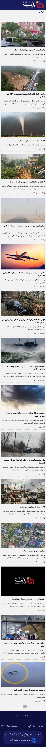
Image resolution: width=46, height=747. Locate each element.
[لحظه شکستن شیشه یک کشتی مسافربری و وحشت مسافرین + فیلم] (23, 350)
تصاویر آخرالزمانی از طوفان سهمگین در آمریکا (28, 599)
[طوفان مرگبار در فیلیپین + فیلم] (23, 535)
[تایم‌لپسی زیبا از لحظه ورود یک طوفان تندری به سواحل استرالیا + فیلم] (23, 397)
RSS (17, 715)
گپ (42, 726)
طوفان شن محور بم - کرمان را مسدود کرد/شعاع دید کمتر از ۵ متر (23, 227)
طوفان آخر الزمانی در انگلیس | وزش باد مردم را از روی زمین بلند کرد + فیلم (23, 321)
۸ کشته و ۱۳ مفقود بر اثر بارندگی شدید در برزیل (27, 182)
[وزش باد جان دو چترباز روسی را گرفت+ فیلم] (23, 674)
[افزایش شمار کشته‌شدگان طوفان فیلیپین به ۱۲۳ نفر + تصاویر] (23, 78)
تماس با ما (26, 715)
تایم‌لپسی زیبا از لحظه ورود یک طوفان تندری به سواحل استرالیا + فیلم (25, 415)
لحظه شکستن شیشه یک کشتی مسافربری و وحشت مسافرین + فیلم (26, 368)
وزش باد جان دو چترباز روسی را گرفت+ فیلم (29, 690)
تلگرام (33, 726)
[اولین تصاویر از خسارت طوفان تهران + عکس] (23, 34)
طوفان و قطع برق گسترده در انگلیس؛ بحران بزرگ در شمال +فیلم (24, 645)
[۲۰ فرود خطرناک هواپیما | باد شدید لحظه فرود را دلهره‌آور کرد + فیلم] (23, 256)
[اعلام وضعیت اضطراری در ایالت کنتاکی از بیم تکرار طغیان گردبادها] (23, 444)
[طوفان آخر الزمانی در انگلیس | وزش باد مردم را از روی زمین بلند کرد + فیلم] (23, 303)
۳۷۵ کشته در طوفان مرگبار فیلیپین (32, 507)
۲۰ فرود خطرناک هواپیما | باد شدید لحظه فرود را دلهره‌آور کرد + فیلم (24, 274)
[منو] (5, 5)
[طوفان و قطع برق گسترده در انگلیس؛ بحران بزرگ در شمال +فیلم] (23, 627)
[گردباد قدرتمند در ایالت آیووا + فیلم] (23, 124)
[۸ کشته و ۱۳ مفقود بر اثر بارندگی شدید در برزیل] (23, 166)
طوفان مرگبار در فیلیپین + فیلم (34, 551)
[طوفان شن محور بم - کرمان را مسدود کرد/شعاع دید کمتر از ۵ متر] (23, 210)
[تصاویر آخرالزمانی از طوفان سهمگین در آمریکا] (23, 581)
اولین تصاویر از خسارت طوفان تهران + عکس (29, 50)
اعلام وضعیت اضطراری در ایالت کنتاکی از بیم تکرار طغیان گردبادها (24, 462)
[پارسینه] (32, 5)
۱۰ (6, 706)
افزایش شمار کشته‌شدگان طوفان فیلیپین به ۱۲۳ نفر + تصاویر (25, 95)
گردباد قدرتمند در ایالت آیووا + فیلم (32, 141)
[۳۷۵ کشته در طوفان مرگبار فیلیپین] (23, 491)
